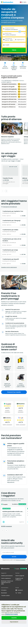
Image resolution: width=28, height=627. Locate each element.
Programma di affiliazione (19, 579)
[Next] (6, 191)
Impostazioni (14, 622)
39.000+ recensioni (20, 411)
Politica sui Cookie (11, 614)
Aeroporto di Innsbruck (10, 207)
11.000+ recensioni (7, 424)
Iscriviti (14, 557)
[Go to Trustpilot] (20, 569)
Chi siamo (3, 590)
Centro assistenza (6, 578)
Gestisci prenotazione (7, 575)
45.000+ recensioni (7, 411)
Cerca (14, 50)
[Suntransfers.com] (7, 2)
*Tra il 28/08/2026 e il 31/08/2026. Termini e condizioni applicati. (12, 81)
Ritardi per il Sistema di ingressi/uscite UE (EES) (7, 582)
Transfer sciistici (5, 595)
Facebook (20, 590)
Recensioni (4, 593)
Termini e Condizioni (20, 560)
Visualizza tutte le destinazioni (9, 267)
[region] (14, 614)
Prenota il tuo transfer (14, 392)
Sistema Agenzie (19, 575)
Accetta (14, 618)
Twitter (19, 593)
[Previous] (2, 191)
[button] (24, 27)
